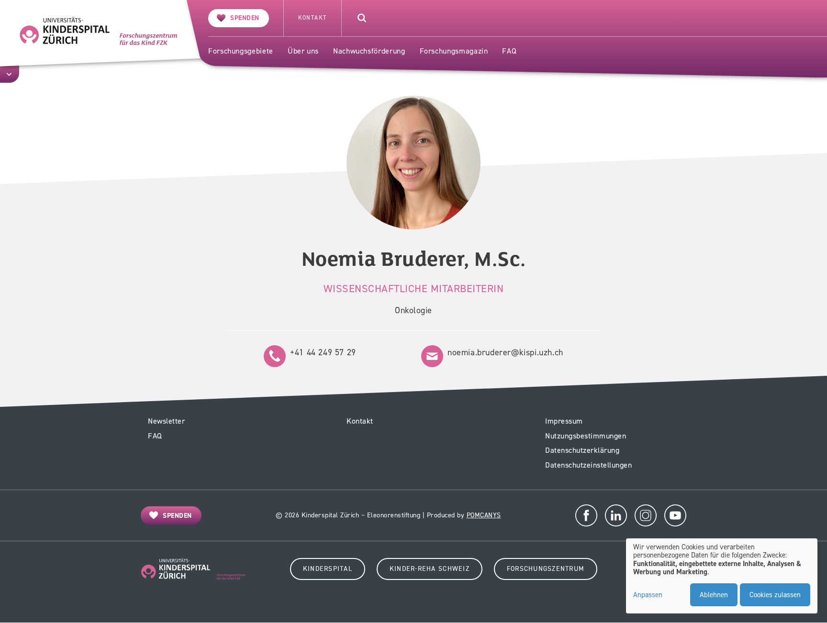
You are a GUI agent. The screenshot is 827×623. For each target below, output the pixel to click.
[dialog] (721, 576)
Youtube (675, 515)
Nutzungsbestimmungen (585, 436)
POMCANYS (484, 515)
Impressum (564, 421)
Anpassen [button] (647, 595)
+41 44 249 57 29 (323, 352)
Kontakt (312, 18)
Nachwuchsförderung (369, 51)
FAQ (509, 51)
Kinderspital (327, 568)
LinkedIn (616, 515)
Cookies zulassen (775, 595)
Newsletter (166, 421)
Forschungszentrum (545, 568)
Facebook (586, 515)
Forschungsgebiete (240, 51)
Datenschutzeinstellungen (588, 465)
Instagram (646, 515)
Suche (362, 18)
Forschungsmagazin (454, 51)
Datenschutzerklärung (582, 450)
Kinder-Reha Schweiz (429, 568)
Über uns (303, 51)
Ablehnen (714, 595)
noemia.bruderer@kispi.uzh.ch (505, 352)
